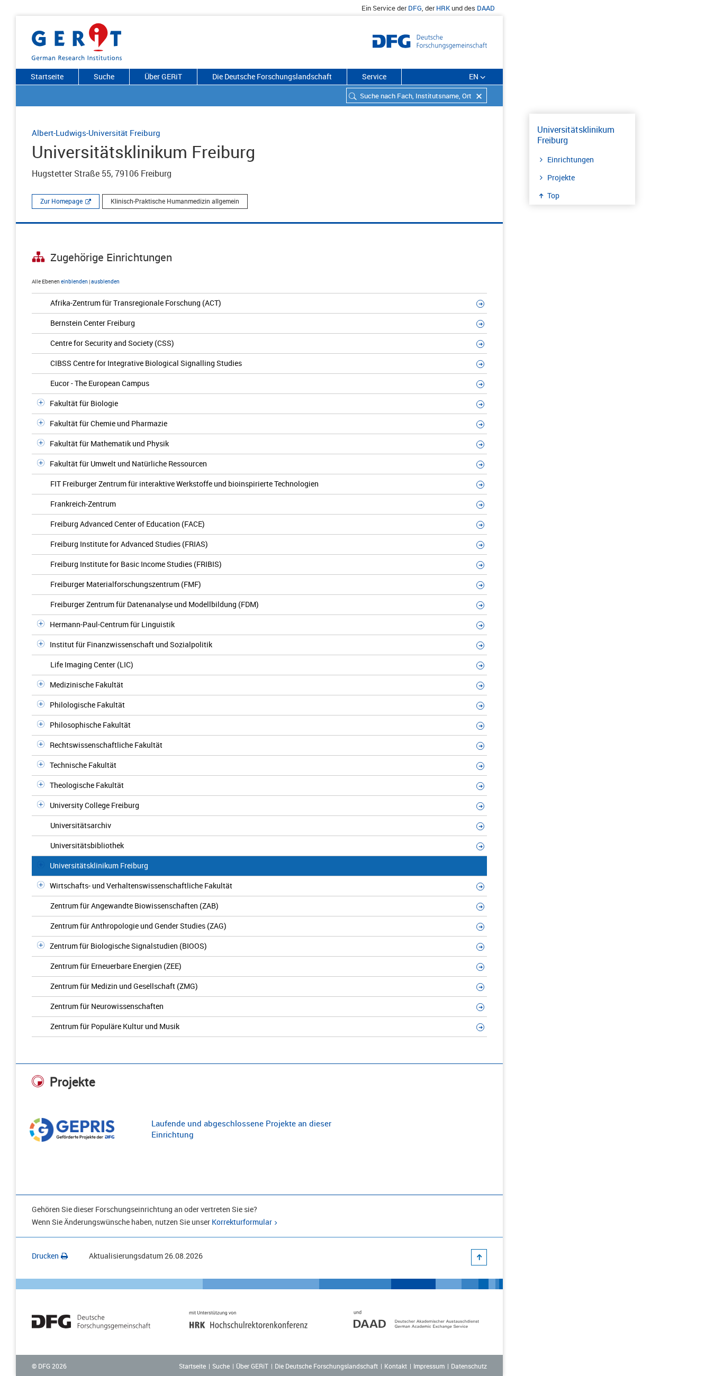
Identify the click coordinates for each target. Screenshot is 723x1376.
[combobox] (416, 95)
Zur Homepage (61, 201)
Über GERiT (163, 76)
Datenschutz (469, 1366)
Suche (104, 76)
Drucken (45, 1256)
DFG (415, 8)
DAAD (486, 8)
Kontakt (395, 1366)
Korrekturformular (242, 1222)
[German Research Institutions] (77, 39)
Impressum (429, 1366)
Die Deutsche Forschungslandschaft (272, 76)
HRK (443, 8)
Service (374, 76)
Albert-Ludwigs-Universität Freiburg (96, 132)
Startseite (47, 76)
